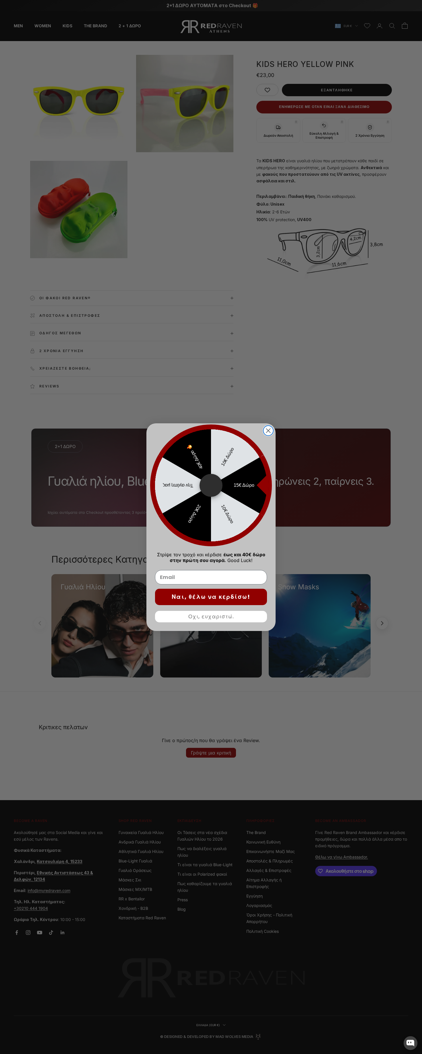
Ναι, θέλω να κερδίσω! (211, 597)
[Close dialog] (268, 431)
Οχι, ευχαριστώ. (211, 616)
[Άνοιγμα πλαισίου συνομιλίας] (410, 1043)
